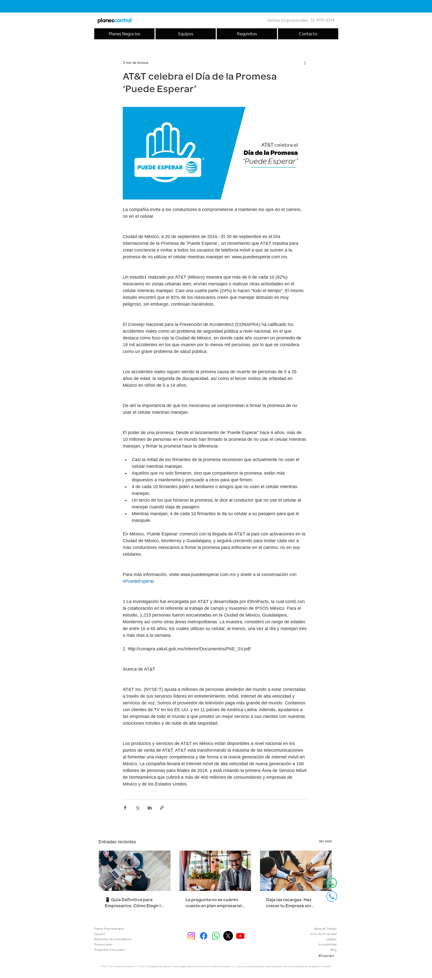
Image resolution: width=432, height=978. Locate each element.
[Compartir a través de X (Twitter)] (137, 807)
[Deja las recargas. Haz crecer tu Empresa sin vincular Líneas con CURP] (296, 871)
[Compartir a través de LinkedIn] (149, 807)
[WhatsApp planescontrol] (216, 936)
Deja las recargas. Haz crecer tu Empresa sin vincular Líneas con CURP (292, 903)
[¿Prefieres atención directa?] (331, 882)
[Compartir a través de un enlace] (162, 807)
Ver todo (325, 841)
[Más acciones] (305, 63)
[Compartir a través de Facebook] (125, 807)
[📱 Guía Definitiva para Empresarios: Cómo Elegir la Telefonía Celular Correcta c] (134, 871)
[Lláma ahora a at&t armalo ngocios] (331, 896)
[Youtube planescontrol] (240, 936)
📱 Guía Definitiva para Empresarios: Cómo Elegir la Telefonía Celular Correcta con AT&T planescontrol (134, 903)
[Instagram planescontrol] (191, 936)
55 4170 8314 (322, 20)
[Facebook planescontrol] (203, 936)
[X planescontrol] (228, 936)
